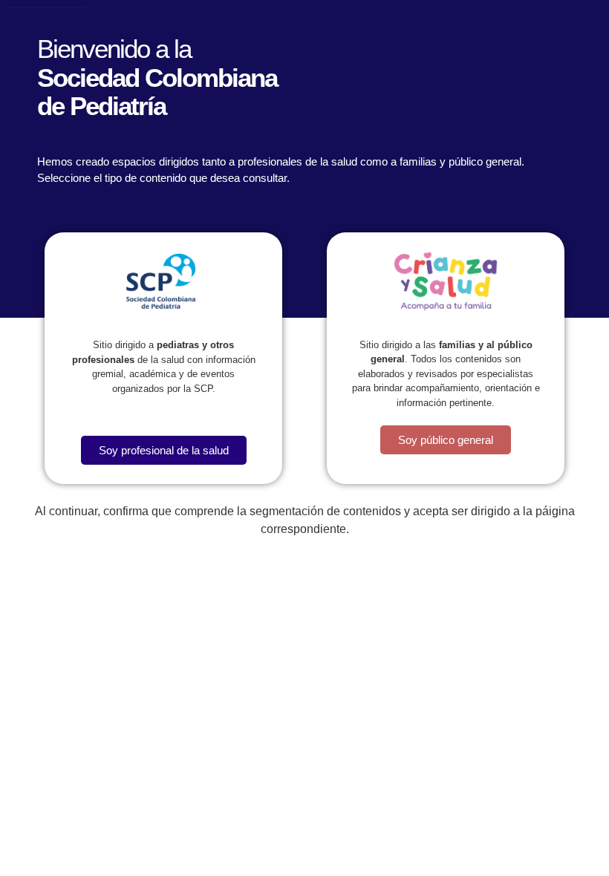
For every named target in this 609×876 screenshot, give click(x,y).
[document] (304, 438)
